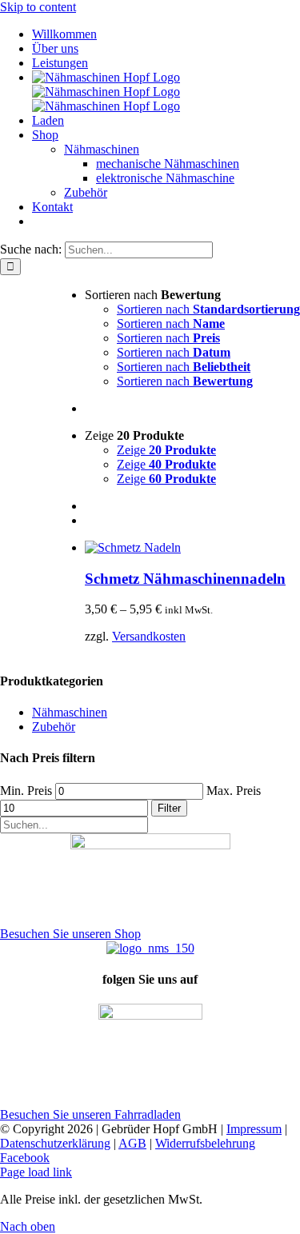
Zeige (166, 450)
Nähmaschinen (69, 712)
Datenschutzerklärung (55, 1143)
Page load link (36, 1172)
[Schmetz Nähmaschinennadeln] (133, 547)
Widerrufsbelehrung (205, 1143)
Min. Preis (26, 790)
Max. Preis (233, 790)
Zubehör (53, 726)
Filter (169, 808)
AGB (132, 1143)
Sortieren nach (208, 309)
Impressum (254, 1129)
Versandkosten (149, 636)
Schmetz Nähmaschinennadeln (185, 578)
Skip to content (38, 7)
